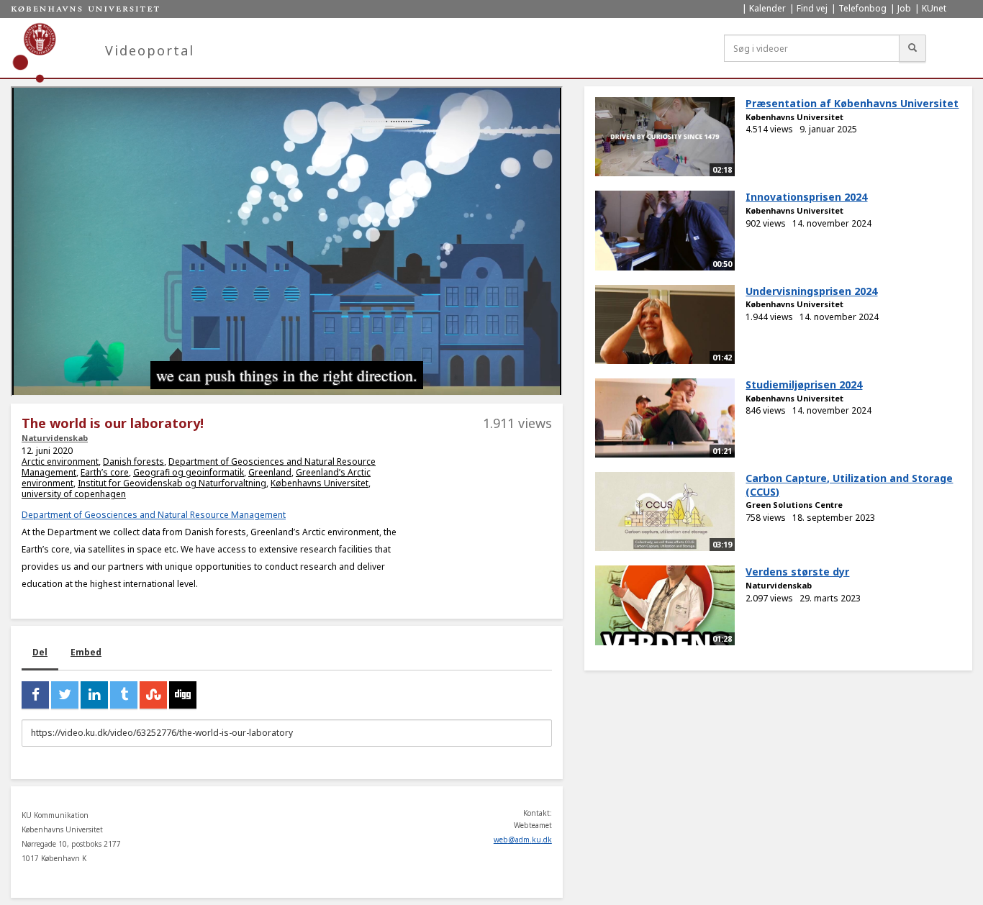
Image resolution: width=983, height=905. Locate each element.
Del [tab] (39, 652)
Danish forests (133, 461)
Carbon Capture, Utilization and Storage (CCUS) (849, 485)
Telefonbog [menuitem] (862, 8)
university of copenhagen (74, 494)
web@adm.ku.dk (523, 839)
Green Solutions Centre (794, 504)
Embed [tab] (86, 652)
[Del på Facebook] (35, 695)
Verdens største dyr (797, 571)
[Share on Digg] (182, 695)
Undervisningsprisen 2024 (811, 291)
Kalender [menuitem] (767, 8)
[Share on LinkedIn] (94, 695)
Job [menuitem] (904, 8)
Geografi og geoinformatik (188, 472)
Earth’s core (105, 472)
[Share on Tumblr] (123, 695)
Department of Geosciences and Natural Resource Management (154, 515)
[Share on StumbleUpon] (153, 695)
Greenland (269, 472)
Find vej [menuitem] (812, 8)
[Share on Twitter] (64, 695)
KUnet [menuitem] (934, 8)
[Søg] (912, 48)
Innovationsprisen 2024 (806, 197)
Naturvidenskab (55, 437)
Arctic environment (60, 461)
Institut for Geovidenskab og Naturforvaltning (172, 483)
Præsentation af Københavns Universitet (852, 103)
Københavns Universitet (319, 483)
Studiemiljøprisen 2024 (804, 384)
